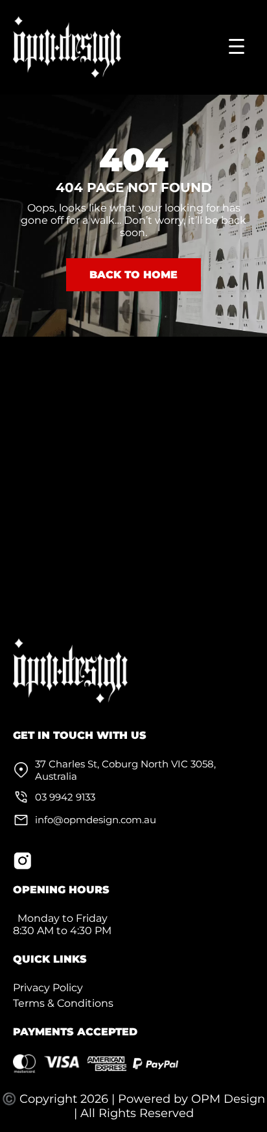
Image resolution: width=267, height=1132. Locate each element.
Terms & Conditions (63, 1003)
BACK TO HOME (133, 275)
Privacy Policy (48, 987)
